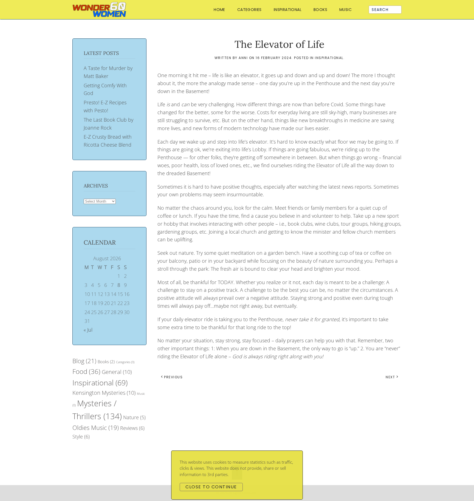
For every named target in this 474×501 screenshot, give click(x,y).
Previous (173, 377)
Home (219, 9)
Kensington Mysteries (104, 392)
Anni (243, 57)
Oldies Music (95, 427)
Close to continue (211, 487)
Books (106, 361)
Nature (134, 417)
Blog (84, 361)
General (117, 372)
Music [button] (345, 9)
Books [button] (320, 9)
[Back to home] (100, 9)
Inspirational (287, 9)
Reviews (132, 428)
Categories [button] (249, 9)
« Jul (88, 329)
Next (390, 377)
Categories (125, 362)
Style (81, 436)
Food (86, 371)
